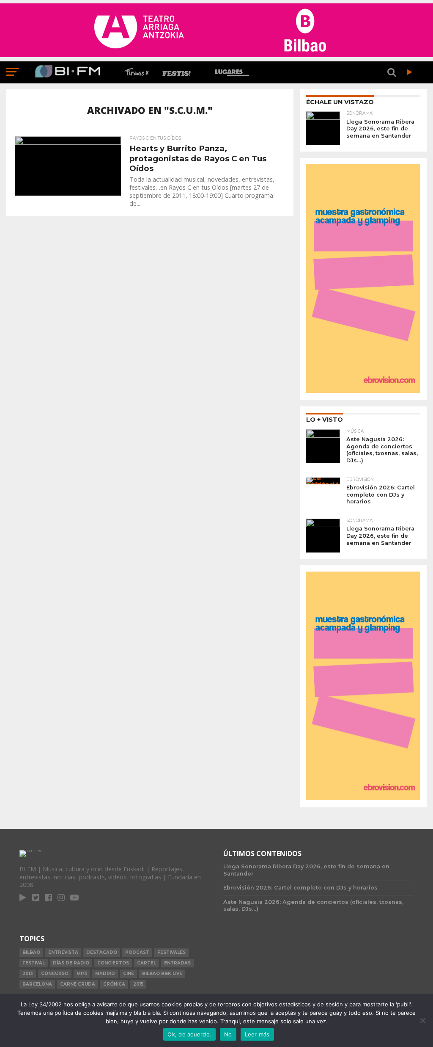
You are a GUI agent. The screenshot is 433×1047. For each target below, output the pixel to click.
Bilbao (31, 952)
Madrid (105, 973)
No (228, 1034)
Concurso (55, 973)
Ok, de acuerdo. (189, 1034)
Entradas (177, 963)
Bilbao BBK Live (162, 973)
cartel (146, 963)
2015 (138, 984)
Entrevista (63, 952)
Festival (33, 963)
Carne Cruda (77, 984)
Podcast (137, 952)
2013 (27, 973)
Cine (128, 973)
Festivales (171, 952)
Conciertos (113, 963)
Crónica (114, 984)
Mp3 (82, 973)
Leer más (257, 1034)
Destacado (101, 952)
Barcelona (37, 984)
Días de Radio (71, 963)
